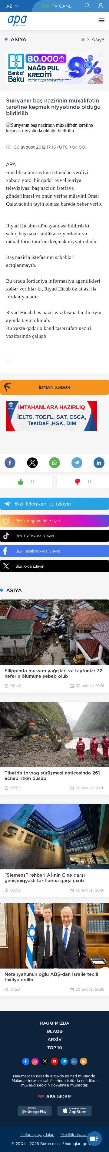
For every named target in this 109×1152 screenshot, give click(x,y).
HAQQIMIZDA (54, 1023)
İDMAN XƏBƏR (54, 387)
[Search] (87, 6)
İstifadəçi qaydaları (37, 1134)
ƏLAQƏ (55, 1031)
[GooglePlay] (35, 1111)
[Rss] (83, 1062)
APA (11, 164)
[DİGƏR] (100, 21)
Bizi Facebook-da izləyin (37, 551)
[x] (44, 1062)
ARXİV (55, 1039)
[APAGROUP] (54, 1096)
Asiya (97, 39)
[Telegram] (64, 1062)
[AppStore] (74, 1111)
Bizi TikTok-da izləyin (34, 536)
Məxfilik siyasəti (75, 1134)
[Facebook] (25, 1062)
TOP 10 (54, 1047)
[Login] (100, 6)
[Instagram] (35, 1062)
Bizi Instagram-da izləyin (37, 521)
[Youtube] (54, 1062)
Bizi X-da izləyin (29, 566)
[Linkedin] (74, 1062)
